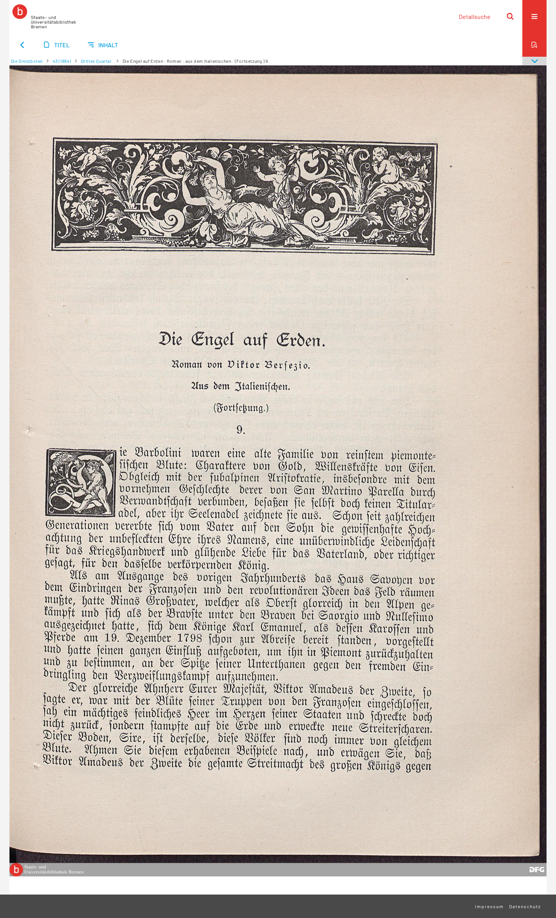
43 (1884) (62, 61)
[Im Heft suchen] (534, 45)
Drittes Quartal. (97, 61)
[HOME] (44, 16)
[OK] (510, 16)
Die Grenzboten (27, 61)
